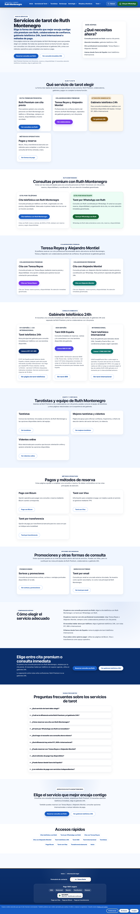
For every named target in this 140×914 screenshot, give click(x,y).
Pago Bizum (50, 844)
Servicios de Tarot (41, 4)
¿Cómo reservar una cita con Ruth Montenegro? (51, 722)
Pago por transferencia (81, 900)
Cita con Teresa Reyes (29, 283)
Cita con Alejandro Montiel (84, 283)
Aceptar (134, 911)
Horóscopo (63, 4)
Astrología (71, 4)
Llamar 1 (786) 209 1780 (102, 351)
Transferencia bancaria (79, 844)
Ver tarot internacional (102, 377)
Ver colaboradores (63, 122)
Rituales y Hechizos (85, 4)
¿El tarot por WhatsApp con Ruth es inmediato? (51, 729)
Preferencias (112, 911)
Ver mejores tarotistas (83, 430)
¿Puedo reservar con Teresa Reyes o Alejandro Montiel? (54, 749)
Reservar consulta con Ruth (26, 56)
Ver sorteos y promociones (30, 588)
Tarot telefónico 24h (62, 840)
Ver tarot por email (81, 590)
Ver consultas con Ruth (29, 127)
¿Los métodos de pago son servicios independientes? (53, 769)
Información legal (73, 874)
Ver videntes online (28, 456)
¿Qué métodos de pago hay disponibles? (48, 756)
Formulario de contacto (59, 879)
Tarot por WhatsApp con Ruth (85, 216)
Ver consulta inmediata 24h (52, 56)
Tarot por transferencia (29, 535)
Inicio (31, 4)
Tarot (97, 4)
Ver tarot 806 (62, 377)
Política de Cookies (102, 907)
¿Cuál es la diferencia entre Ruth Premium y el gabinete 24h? (55, 715)
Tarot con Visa (80, 509)
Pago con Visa (55, 900)
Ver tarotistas (26, 430)
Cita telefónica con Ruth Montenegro (34, 216)
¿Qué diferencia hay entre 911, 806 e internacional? (52, 742)
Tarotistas (54, 4)
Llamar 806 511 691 (64, 348)
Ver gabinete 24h (99, 119)
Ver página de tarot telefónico (33, 377)
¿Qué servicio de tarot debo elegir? (45, 708)
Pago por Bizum (67, 900)
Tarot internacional (89, 840)
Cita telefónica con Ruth (48, 835)
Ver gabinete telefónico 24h (111, 668)
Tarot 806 (76, 840)
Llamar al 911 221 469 (28, 351)
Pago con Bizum (26, 509)
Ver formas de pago (28, 157)
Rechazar (124, 911)
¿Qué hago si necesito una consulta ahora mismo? (52, 736)
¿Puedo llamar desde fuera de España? (47, 762)
